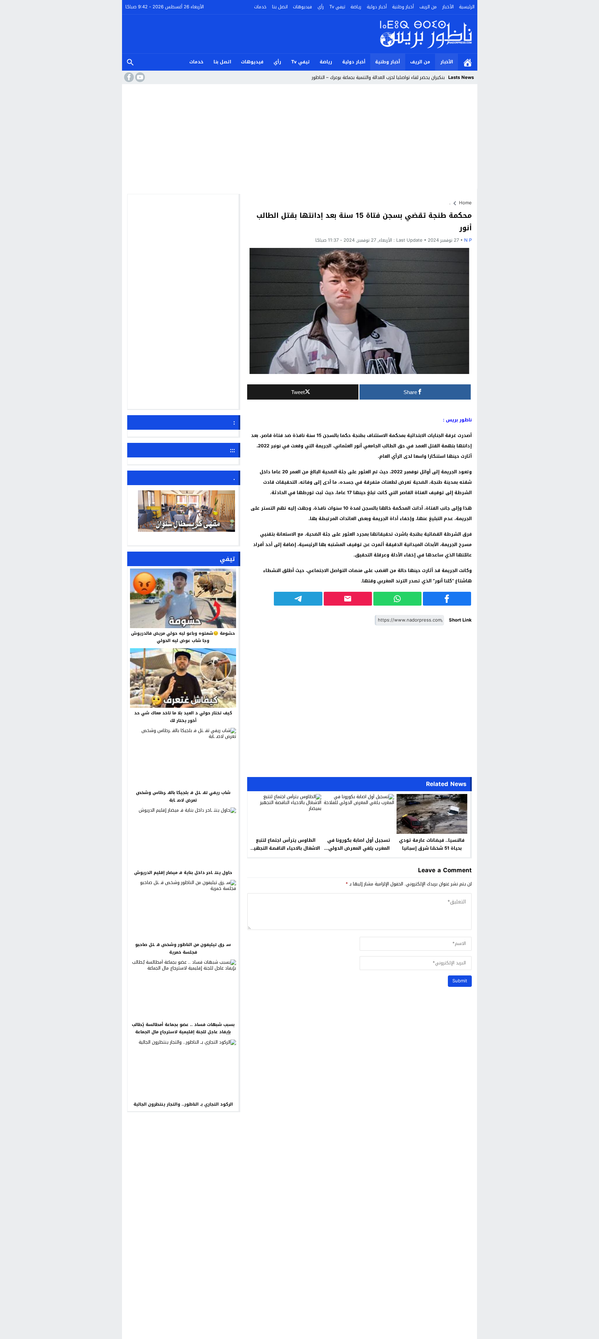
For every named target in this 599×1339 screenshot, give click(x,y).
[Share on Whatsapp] (397, 599)
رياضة (355, 6)
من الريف (428, 6)
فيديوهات (302, 6)
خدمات (260, 6)
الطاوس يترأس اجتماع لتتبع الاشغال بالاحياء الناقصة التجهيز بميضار (285, 848)
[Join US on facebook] (128, 77)
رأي (321, 6)
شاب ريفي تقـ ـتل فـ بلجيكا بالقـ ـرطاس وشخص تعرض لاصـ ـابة (183, 796)
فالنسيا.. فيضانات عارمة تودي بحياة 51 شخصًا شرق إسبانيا (432, 844)
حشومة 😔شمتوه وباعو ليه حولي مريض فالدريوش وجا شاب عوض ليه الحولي (183, 637)
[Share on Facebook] (447, 599)
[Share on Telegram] (298, 599)
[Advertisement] (299, 138)
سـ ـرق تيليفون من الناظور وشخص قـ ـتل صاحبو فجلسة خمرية (183, 948)
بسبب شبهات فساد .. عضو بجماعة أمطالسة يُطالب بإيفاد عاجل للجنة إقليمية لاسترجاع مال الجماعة (183, 1028)
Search (130, 62)
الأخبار (448, 6)
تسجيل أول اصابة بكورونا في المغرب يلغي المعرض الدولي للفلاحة (358, 848)
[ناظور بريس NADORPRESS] (426, 34)
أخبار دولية (377, 6)
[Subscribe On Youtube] (139, 77)
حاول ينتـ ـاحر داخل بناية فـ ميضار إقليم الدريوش (183, 872)
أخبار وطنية (403, 6)
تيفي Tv (337, 6)
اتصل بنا (280, 6)
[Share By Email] (347, 599)
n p (468, 240)
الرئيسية (467, 6)
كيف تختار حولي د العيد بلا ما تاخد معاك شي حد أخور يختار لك (183, 716)
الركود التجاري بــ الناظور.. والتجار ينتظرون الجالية (183, 1104)
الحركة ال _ (434, 77)
